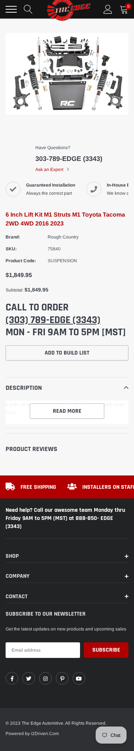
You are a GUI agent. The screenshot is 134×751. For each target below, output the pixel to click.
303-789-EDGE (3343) (68, 158)
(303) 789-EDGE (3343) (53, 320)
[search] (28, 9)
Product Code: (21, 260)
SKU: (11, 248)
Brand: (13, 237)
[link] (12, 678)
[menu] (11, 9)
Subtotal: (14, 290)
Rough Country (63, 237)
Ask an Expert (49, 169)
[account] (107, 9)
